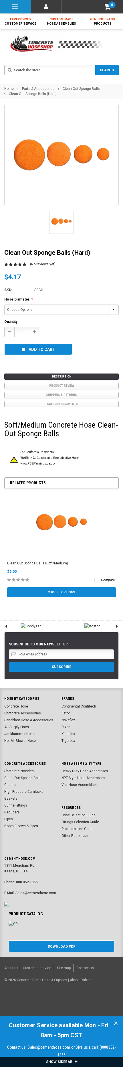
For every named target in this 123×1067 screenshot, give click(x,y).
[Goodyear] (30, 626)
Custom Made (61, 21)
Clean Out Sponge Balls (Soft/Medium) (37, 563)
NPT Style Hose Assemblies (83, 778)
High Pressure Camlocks (23, 792)
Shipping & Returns (61, 395)
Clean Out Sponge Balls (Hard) (33, 94)
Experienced (20, 21)
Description (61, 376)
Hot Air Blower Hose (20, 741)
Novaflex (68, 720)
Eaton (66, 713)
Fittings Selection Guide (80, 822)
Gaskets (10, 799)
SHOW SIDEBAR (59, 1062)
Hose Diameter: (18, 299)
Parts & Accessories (38, 89)
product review (61, 386)
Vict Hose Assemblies (79, 785)
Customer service (37, 968)
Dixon (65, 727)
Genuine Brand (102, 21)
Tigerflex (68, 741)
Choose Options (61, 592)
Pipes (8, 819)
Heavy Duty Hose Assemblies (84, 771)
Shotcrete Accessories (22, 713)
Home (9, 89)
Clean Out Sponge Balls (81, 89)
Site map (64, 968)
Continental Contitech (78, 706)
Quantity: (11, 322)
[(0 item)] (107, 6)
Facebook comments (61, 404)
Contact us (85, 968)
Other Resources (75, 836)
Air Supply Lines (16, 727)
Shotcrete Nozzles (19, 771)
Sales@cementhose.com (48, 1047)
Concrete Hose (16, 706)
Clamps (10, 785)
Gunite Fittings (15, 805)
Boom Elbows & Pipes (21, 826)
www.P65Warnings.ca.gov (37, 463)
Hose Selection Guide (78, 815)
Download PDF (61, 947)
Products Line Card (76, 829)
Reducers (12, 812)
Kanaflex (68, 734)
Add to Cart (42, 349)
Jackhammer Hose (19, 734)
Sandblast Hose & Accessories (28, 720)
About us (11, 968)
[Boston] (92, 626)
